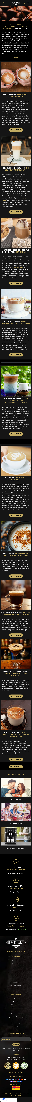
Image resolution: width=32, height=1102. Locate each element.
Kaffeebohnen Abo (16, 970)
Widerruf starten (16, 1007)
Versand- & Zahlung (16, 1014)
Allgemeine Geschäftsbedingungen (16, 1017)
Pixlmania (18, 1095)
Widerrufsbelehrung (16, 1004)
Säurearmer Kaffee (16, 963)
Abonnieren (16, 1044)
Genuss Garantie (16, 960)
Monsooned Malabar (16, 967)
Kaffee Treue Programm (16, 985)
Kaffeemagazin (16, 979)
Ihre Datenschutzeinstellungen (10, 1098)
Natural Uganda (18, 267)
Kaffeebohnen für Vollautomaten (16, 973)
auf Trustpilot (22, 929)
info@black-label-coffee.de (18, 1059)
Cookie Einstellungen (16, 1023)
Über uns (16, 998)
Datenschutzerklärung (16, 1011)
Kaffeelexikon (16, 982)
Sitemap (16, 1026)
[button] (24, 3)
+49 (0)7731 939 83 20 (18, 1057)
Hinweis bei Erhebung (5, 1100)
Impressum (16, 1001)
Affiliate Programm (16, 1020)
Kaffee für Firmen (16, 976)
